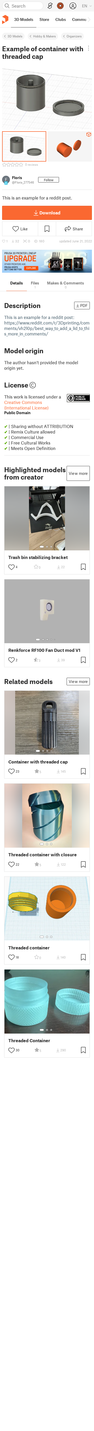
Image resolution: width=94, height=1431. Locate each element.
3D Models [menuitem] (23, 19)
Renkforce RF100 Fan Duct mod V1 (44, 650)
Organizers (74, 36)
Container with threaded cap (38, 761)
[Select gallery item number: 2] (47, 547)
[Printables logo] (5, 19)
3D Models (15, 36)
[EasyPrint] (50, 5)
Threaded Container (29, 1040)
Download (49, 212)
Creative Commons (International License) (26, 407)
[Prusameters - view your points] (60, 5)
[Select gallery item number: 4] (51, 639)
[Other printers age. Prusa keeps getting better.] (47, 261)
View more (78, 473)
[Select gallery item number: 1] (42, 547)
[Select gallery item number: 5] (55, 639)
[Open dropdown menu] (88, 48)
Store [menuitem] (44, 19)
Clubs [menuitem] (60, 19)
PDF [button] (84, 305)
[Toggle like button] (11, 567)
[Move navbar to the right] (88, 19)
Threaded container (29, 947)
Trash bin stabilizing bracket (38, 557)
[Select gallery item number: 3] (51, 547)
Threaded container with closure (42, 854)
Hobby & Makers (44, 36)
